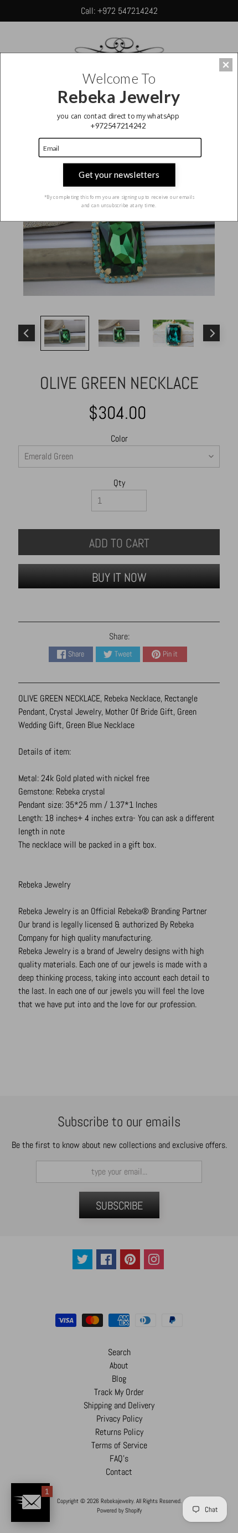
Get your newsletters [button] (119, 175)
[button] (225, 64)
